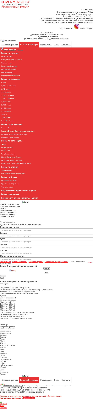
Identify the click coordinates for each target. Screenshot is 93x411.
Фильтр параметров (9, 222)
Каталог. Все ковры (19, 262)
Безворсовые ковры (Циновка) (56, 262)
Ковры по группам (36, 262)
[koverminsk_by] (77, 28)
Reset (90, 262)
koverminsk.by (5, 262)
